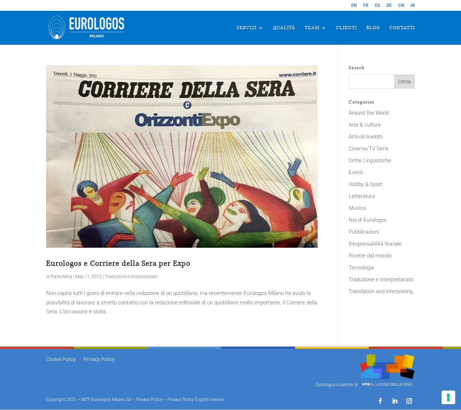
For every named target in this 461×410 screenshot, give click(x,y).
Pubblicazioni (364, 232)
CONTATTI (402, 28)
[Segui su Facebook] (380, 401)
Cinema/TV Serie (369, 148)
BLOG (373, 28)
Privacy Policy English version (195, 399)
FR (365, 5)
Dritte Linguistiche (370, 160)
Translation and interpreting (381, 291)
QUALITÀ (284, 28)
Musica (357, 208)
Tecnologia (361, 267)
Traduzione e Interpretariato (131, 276)
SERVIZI (246, 28)
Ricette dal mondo (370, 255)
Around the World (369, 113)
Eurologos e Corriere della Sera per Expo (118, 263)
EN (354, 5)
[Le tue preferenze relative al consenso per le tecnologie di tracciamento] (448, 397)
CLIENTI (346, 28)
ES (377, 5)
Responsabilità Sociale (375, 244)
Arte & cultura (365, 125)
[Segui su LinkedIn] (394, 401)
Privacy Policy (99, 359)
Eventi (356, 172)
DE (389, 5)
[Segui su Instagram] (409, 401)
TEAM (312, 28)
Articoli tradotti (366, 136)
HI (413, 5)
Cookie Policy (61, 359)
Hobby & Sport (365, 184)
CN (401, 5)
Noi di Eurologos (368, 220)
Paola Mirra (61, 276)
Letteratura (362, 196)
